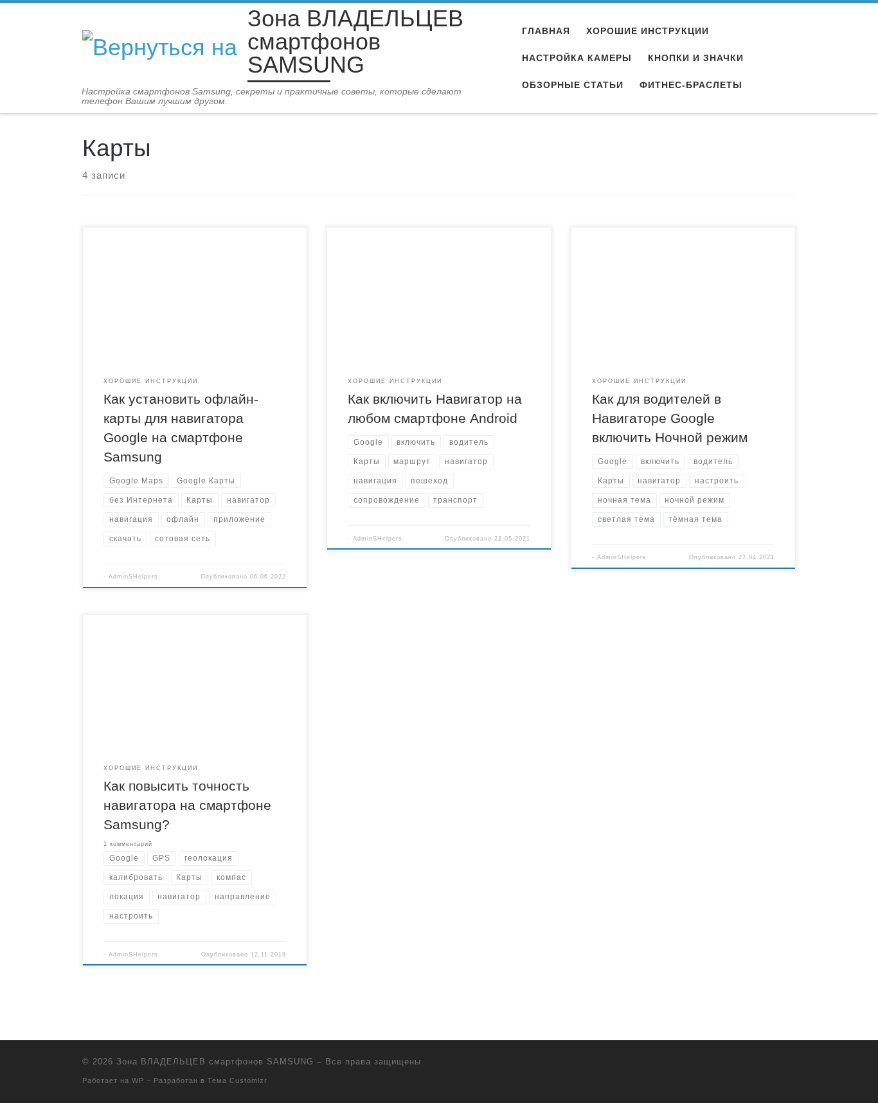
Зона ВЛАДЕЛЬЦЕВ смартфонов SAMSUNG (215, 1061)
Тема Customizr (237, 1080)
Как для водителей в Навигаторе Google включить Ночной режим (670, 418)
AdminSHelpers (133, 576)
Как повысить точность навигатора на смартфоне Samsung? (187, 805)
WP (138, 1080)
